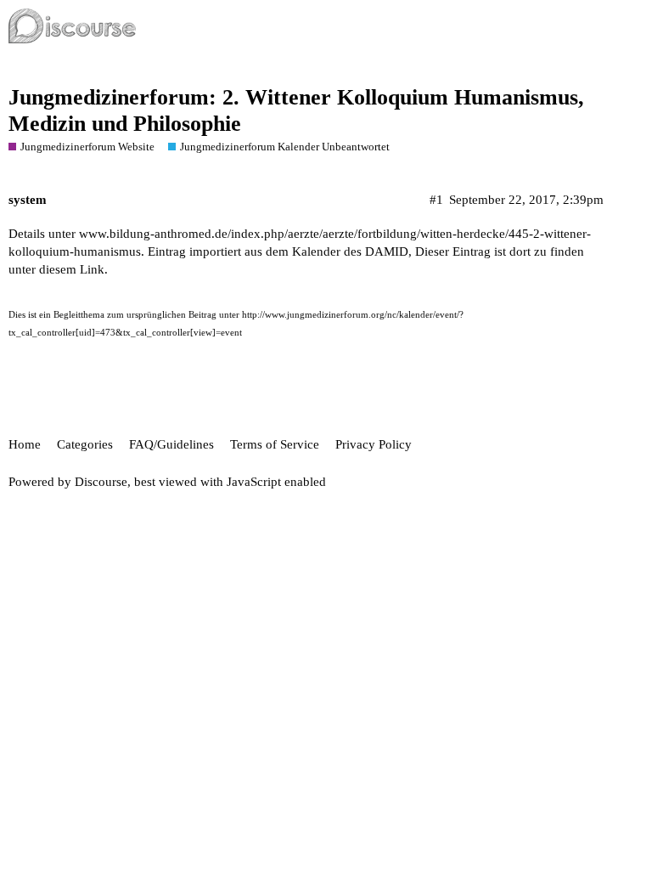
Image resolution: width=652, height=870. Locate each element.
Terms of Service (274, 444)
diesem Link (71, 269)
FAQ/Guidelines (171, 444)
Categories (85, 444)
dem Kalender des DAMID (337, 251)
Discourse (101, 482)
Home (24, 444)
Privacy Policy (373, 444)
